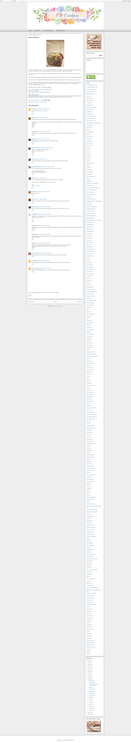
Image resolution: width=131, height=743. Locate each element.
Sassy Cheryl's (89, 503)
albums (88, 96)
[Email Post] (42, 100)
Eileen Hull (88, 246)
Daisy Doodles (89, 194)
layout (87, 378)
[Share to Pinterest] (49, 100)
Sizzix (87, 538)
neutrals (88, 430)
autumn (88, 127)
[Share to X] (47, 100)
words (87, 653)
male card (88, 394)
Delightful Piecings (90, 209)
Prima (87, 472)
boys (87, 149)
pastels (88, 459)
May (90, 702)
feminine (88, 275)
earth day (88, 240)
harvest (88, 340)
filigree (87, 278)
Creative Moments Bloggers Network (35, 89)
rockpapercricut (35, 214)
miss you (88, 410)
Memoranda (89, 401)
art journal (88, 113)
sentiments (88, 520)
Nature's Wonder (90, 427)
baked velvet (89, 136)
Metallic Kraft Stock (90, 407)
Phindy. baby (89, 465)
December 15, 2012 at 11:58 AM (41, 117)
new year (88, 434)
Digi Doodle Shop (90, 213)
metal (87, 403)
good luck (88, 327)
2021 (89, 662)
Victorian (88, 622)
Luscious (88, 389)
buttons (88, 154)
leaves (87, 381)
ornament (88, 450)
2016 (89, 671)
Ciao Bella (88, 174)
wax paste (88, 633)
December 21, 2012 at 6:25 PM (45, 253)
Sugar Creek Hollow (43, 69)
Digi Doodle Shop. (90, 215)
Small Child (88, 543)
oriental (88, 448)
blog (73, 73)
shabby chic (89, 525)
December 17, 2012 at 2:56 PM (40, 177)
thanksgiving (89, 585)
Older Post (79, 301)
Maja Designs (89, 392)
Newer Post (31, 301)
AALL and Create (90, 93)
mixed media (89, 412)
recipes (88, 486)
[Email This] (44, 100)
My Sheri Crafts (89, 425)
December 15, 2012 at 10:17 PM (46, 147)
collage (88, 181)
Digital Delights (89, 217)
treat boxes (88, 609)
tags (87, 576)
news (87, 436)
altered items (89, 100)
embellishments (89, 251)
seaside (88, 518)
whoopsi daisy (89, 642)
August (90, 697)
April (90, 704)
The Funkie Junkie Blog (91, 587)
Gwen (33, 159)
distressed (88, 229)
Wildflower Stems (90, 647)
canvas (88, 156)
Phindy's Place (89, 468)
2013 (89, 677)
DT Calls (88, 233)
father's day (88, 267)
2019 (89, 666)
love (87, 387)
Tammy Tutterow (90, 578)
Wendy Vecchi (89, 640)
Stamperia (88, 556)
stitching (88, 567)
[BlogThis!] (45, 100)
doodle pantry (89, 231)
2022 (89, 660)
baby (87, 129)
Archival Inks (89, 109)
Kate (33, 177)
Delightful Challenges (91, 206)
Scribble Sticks (89, 516)
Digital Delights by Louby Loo (92, 220)
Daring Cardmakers (90, 198)
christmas (88, 172)
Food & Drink (89, 287)
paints (87, 452)
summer (88, 572)
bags (87, 134)
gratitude (88, 331)
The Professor (89, 595)
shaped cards (89, 531)
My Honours (37, 30)
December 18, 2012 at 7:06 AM (40, 199)
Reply (33, 113)
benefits (88, 138)
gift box (33, 102)
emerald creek (89, 255)
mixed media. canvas (91, 414)
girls (87, 318)
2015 (89, 673)
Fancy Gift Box (92, 682)
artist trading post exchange (92, 122)
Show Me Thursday (90, 536)
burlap (87, 151)
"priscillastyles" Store (90, 84)
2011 (89, 712)
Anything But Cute (90, 107)
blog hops (88, 145)
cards (87, 158)
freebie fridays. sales (90, 291)
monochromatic (89, 419)
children (88, 167)
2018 (89, 667)
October (91, 693)
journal (87, 365)
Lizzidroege (34, 108)
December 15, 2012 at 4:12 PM (43, 131)
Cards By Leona (35, 253)
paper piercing (89, 457)
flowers (88, 280)
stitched (88, 565)
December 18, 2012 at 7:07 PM (45, 214)
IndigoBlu (88, 347)
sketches (88, 540)
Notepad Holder (89, 443)
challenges (88, 163)
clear (87, 178)
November (91, 691)
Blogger (72, 740)
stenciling (88, 563)
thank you (88, 583)
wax (87, 631)
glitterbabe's (89, 322)
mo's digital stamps (90, 416)
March (90, 706)
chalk (87, 160)
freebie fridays (89, 289)
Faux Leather (89, 269)
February (91, 708)
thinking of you (89, 597)
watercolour (88, 629)
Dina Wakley (89, 224)
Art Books (88, 111)
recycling (88, 488)
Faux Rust (88, 271)
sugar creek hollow (38, 102)
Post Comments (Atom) (58, 306)
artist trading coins (90, 120)
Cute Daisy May (89, 192)
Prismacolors (89, 479)
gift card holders (89, 314)
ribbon (87, 495)
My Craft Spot (31, 90)
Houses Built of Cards (36, 166)
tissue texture (89, 602)
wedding (88, 635)
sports (87, 547)
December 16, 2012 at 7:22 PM (47, 166)
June (90, 700)
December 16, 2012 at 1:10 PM (41, 159)
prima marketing (89, 474)
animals (88, 102)
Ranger (88, 483)
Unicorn (88, 613)
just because (89, 369)
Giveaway (88, 320)
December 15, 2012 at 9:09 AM (43, 108)
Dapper (88, 196)
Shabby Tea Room (90, 527)
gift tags (88, 316)
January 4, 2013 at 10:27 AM (45, 268)
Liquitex (88, 383)
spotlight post (89, 549)
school (87, 514)
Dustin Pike (88, 235)
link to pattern (41, 84)
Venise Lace (89, 617)
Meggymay (34, 139)
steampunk (88, 560)
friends (87, 298)
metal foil (88, 405)
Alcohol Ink (88, 98)
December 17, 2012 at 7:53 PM (43, 191)
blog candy (88, 143)
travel (87, 606)
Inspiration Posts (90, 352)
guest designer (89, 334)
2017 (89, 669)
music (87, 423)
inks (87, 349)
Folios (87, 282)
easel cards (88, 242)
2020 (89, 664)
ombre (87, 445)
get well (88, 307)
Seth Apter (88, 522)
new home (88, 432)
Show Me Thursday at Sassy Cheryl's (93, 685)
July (90, 698)
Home (30, 30)
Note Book (88, 439)
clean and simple (90, 176)
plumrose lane (89, 470)
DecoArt (88, 204)
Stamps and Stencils (90, 558)
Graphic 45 (88, 329)
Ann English (34, 191)
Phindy (87, 463)
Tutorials (88, 611)
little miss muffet (89, 385)
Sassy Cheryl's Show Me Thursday (93, 506)
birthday (88, 140)
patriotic (88, 461)
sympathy (88, 574)
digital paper (89, 222)
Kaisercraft (88, 372)
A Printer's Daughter (90, 89)
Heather (33, 117)
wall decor (88, 626)
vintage (44, 102)
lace (87, 376)
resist (87, 490)
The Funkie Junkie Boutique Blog (93, 590)
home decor (89, 343)
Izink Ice (88, 360)
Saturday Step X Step (91, 511)
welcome (88, 638)
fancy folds (88, 264)
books (87, 147)
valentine (88, 615)
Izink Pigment (89, 363)
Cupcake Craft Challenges (92, 187)
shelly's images (89, 534)
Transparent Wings (90, 604)
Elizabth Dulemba (90, 249)
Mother (88, 421)
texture (87, 581)
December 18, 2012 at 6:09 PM (44, 206)
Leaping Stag (92, 689)
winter (87, 651)
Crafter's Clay (89, 185)
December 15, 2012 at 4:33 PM (43, 139)
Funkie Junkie (89, 302)
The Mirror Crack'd (90, 593)
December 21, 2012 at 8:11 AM (43, 243)
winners (88, 649)
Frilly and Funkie (90, 300)
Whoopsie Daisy (89, 644)
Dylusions (88, 238)
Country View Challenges (91, 183)
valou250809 (34, 260)
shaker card (89, 529)
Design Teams (89, 211)
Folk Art (88, 284)
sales (87, 501)
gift (87, 309)
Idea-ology (88, 345)
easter (87, 244)
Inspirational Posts (90, 354)
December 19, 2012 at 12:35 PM (43, 225)
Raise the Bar (89, 481)
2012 (89, 679)
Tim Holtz (88, 600)
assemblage (89, 125)
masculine (88, 396)
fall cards (88, 262)
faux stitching (89, 273)
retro (87, 492)
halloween (88, 336)
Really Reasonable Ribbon (33, 92)
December (91, 680)
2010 (89, 714)
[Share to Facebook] (48, 100)
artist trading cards (90, 118)
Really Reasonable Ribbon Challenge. (61, 208)
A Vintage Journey (90, 91)
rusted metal (89, 499)
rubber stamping (90, 497)
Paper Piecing (89, 454)
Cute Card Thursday (90, 189)
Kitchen (88, 374)
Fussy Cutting (89, 305)
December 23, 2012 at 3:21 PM (43, 260)
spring (87, 551)
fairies (87, 260)
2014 (89, 675)
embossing (88, 253)
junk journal (88, 367)
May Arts (88, 398)
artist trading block (90, 116)
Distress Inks (89, 226)
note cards (88, 441)
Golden (88, 325)
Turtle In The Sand (36, 268)
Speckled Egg (89, 545)
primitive (88, 477)
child (87, 165)
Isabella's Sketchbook (91, 356)
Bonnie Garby (35, 206)
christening (88, 169)
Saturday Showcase (90, 509)
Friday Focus (89, 296)
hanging (88, 338)
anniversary (88, 105)
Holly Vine (91, 687)
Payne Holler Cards (36, 147)
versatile (88, 620)
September (91, 695)
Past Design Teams (60, 30)
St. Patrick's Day (89, 554)
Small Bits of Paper (35, 185)
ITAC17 (88, 358)
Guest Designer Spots (48, 30)
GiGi (33, 199)
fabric (87, 258)
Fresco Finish (89, 293)
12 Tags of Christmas (91, 87)
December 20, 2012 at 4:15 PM (43, 234)
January (91, 710)
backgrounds (89, 131)
